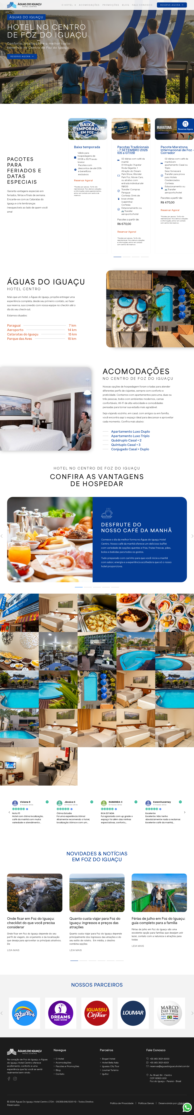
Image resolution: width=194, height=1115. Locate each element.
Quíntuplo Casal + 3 (125, 445)
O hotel (67, 5)
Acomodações (89, 5)
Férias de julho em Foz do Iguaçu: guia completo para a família (158, 920)
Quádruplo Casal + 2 (126, 440)
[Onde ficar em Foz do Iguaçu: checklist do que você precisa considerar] (34, 894)
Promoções (111, 5)
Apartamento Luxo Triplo (130, 436)
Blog (125, 5)
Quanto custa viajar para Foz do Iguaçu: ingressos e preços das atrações (94, 922)
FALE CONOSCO (142, 5)
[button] (19, 613)
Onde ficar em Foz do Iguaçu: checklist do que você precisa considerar (31, 922)
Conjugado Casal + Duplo (130, 449)
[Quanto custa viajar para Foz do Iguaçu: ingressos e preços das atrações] (97, 894)
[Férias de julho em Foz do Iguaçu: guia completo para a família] (159, 894)
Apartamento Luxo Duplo (130, 431)
